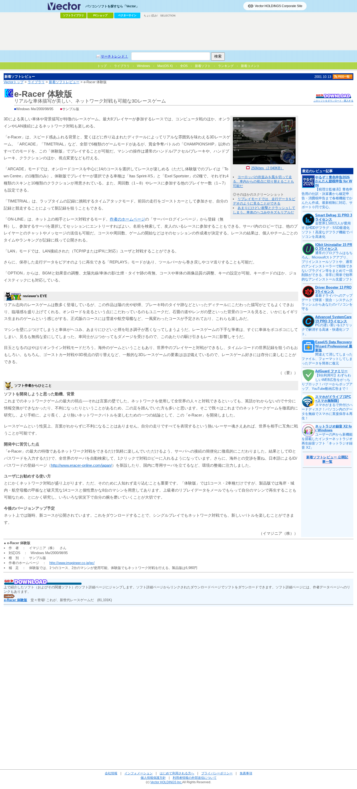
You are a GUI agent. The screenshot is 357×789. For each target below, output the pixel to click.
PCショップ (100, 15)
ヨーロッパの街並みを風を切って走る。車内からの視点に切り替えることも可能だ (263, 181)
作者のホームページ (127, 219)
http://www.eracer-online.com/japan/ (81, 465)
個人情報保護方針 (153, 777)
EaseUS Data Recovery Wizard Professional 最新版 (333, 346)
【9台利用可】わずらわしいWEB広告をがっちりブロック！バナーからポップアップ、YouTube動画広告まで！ (327, 382)
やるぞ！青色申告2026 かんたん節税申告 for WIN (333, 181)
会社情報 (111, 773)
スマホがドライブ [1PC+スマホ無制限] (333, 399)
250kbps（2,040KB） (267, 168)
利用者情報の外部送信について (195, 777)
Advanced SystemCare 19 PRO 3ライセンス (333, 319)
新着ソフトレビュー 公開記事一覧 (327, 459)
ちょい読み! (151, 15)
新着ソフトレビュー (64, 82)
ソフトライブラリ (73, 15)
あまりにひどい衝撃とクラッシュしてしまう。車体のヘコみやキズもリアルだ (264, 210)
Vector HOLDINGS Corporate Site (278, 6)
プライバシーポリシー (217, 773)
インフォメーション (138, 773)
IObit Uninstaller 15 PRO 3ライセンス (333, 247)
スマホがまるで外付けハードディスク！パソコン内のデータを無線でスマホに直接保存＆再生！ (327, 411)
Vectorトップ (14, 82)
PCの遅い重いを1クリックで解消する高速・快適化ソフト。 (327, 329)
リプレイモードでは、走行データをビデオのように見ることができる (264, 201)
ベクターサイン (127, 15)
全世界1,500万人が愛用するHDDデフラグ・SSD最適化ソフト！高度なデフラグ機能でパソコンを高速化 (327, 230)
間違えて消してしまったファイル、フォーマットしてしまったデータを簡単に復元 (327, 358)
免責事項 (246, 773)
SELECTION (167, 15)
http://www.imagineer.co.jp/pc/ (72, 563)
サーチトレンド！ (114, 56)
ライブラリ (36, 82)
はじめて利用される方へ (177, 773)
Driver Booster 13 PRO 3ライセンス (333, 289)
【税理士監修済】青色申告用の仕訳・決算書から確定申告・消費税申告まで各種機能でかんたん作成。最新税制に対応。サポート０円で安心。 (327, 198)
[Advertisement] (178, 34)
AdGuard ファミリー (331, 371)
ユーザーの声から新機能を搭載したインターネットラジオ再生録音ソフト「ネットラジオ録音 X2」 (327, 441)
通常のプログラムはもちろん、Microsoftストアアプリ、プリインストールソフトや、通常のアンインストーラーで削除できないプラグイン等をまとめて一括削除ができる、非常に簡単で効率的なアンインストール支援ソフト (327, 266)
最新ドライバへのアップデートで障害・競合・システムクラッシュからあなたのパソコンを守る (327, 302)
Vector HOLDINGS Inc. (166, 782)
